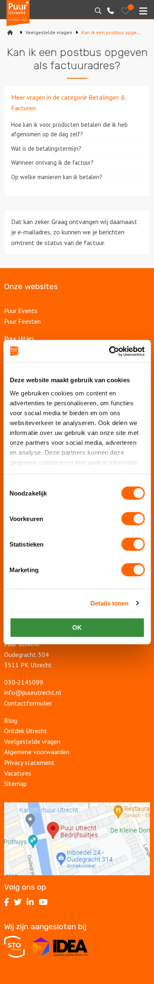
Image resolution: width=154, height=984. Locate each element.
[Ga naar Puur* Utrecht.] (10, 32)
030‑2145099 (23, 682)
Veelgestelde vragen (32, 741)
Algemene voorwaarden (36, 752)
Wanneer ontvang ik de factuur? (52, 162)
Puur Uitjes (19, 338)
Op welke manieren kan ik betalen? (56, 177)
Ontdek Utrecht (25, 731)
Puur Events (20, 310)
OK (77, 627)
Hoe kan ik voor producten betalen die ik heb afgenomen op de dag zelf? (69, 129)
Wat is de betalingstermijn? (46, 148)
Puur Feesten (22, 321)
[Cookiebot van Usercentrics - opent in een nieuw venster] (110, 351)
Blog (10, 720)
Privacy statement (29, 762)
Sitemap (15, 783)
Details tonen (109, 603)
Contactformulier (28, 703)
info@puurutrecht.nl (32, 692)
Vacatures (17, 773)
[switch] (133, 518)
